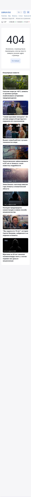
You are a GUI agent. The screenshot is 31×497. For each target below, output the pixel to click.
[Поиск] (24, 12)
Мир (9, 16)
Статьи (21, 16)
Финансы (14, 16)
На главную (15, 61)
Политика (4, 16)
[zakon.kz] (6, 12)
